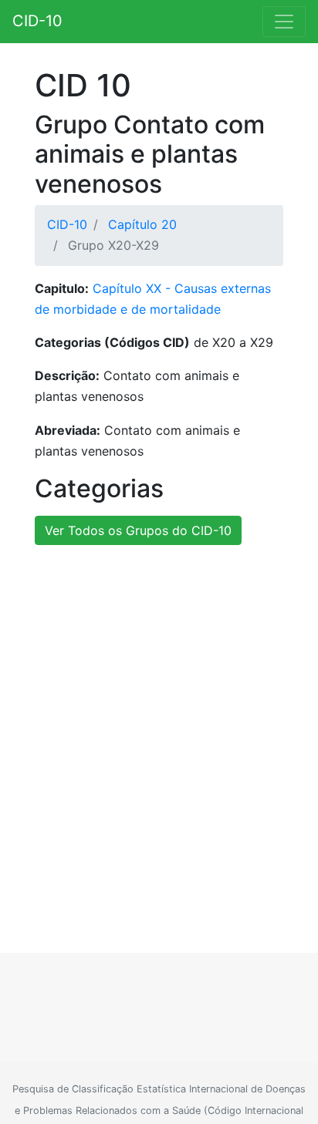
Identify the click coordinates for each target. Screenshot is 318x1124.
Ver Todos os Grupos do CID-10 (138, 530)
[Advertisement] (159, 733)
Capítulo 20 (142, 224)
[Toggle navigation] (284, 21)
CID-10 (37, 21)
